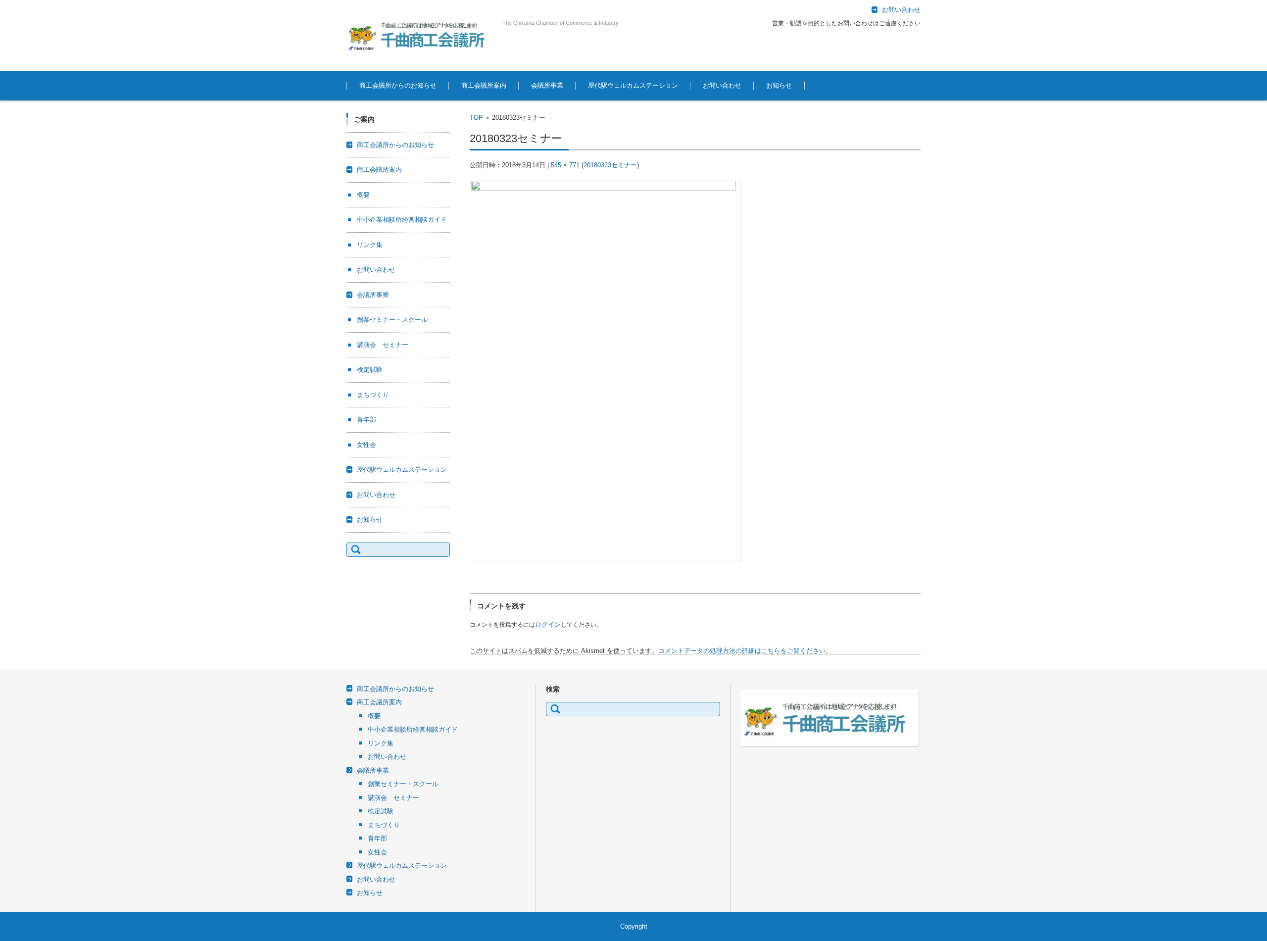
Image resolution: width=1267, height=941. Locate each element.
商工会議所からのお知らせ (398, 85)
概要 (363, 194)
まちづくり (373, 394)
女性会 (366, 444)
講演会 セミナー (382, 344)
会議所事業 (547, 85)
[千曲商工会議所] (420, 35)
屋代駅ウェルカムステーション (633, 85)
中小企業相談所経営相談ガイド (402, 219)
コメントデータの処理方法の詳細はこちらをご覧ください (742, 650)
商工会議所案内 (483, 85)
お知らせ (779, 85)
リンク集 (370, 244)
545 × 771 (565, 165)
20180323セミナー (610, 165)
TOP (476, 117)
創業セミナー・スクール (392, 319)
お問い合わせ (722, 85)
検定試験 (370, 369)
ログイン (548, 624)
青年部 (366, 419)
